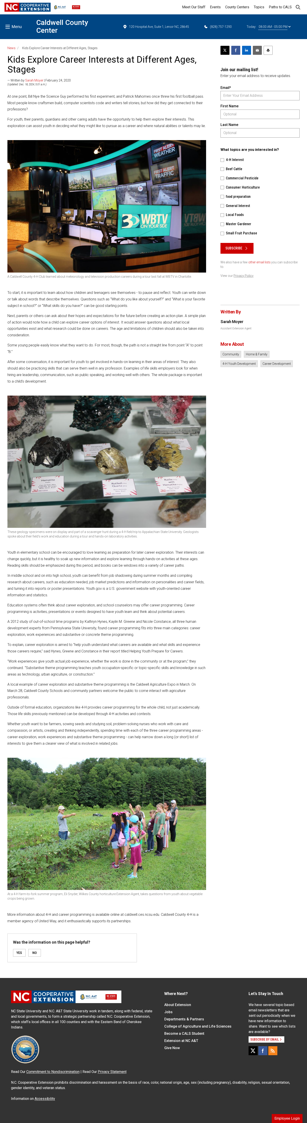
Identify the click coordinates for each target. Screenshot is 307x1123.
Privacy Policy (244, 275)
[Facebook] (262, 1050)
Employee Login (287, 1118)
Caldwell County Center (62, 26)
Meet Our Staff (193, 7)
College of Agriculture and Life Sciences (197, 1026)
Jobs (168, 1012)
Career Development (277, 364)
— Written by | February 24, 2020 (39, 80)
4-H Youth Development (239, 364)
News (11, 48)
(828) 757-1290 (221, 27)
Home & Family (256, 354)
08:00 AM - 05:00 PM (273, 27)
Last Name (229, 125)
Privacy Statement (112, 1072)
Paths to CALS (280, 7)
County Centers (237, 7)
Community (230, 354)
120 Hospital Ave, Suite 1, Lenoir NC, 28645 (159, 27)
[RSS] (272, 1050)
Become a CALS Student (184, 1033)
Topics (259, 7)
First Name (229, 106)
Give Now (172, 1048)
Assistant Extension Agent (235, 328)
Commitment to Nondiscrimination (53, 1072)
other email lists (259, 262)
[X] (253, 1050)
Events (215, 7)
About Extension (177, 1005)
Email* (225, 88)
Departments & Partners (184, 1019)
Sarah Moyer (34, 80)
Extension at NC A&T (181, 1041)
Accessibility (45, 1099)
